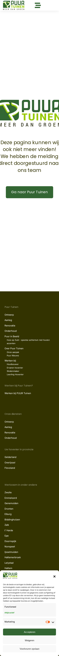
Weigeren (29, 640)
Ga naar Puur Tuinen (29, 192)
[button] (54, 576)
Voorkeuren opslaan (29, 648)
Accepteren (29, 632)
